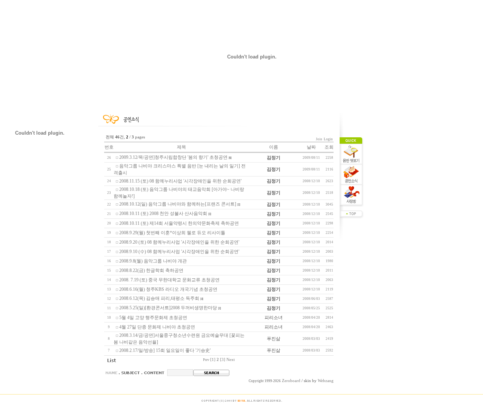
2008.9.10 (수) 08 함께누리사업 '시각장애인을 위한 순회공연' (179, 251)
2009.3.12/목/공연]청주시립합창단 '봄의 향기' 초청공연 (173, 157)
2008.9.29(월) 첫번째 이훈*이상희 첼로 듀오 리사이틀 (172, 232)
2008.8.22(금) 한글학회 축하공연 (151, 270)
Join (325, 139)
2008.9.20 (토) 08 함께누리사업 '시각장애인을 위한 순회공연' (179, 242)
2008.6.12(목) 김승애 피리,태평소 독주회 (159, 298)
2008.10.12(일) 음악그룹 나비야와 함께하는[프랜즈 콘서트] (177, 204)
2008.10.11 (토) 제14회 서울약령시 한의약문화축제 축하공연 (179, 223)
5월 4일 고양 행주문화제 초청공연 (153, 317)
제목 (181, 147)
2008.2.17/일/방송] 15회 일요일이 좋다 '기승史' (165, 350)
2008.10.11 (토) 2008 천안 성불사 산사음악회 (163, 213)
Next (230, 360)
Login (328, 139)
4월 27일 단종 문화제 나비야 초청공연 (157, 327)
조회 (329, 147)
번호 (109, 147)
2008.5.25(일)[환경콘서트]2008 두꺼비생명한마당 (168, 307)
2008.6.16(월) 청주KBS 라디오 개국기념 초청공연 (168, 289)
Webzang (326, 381)
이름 (273, 147)
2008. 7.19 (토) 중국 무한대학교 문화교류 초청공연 (169, 279)
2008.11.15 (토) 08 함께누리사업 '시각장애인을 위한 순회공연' (180, 181)
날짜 (311, 147)
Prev (206, 360)
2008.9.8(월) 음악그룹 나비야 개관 (153, 261)
